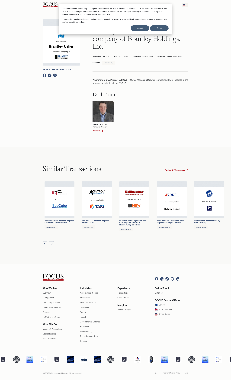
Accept (140, 28)
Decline (159, 28)
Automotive (85, 298)
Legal (186, 373)
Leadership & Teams (51, 303)
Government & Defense (90, 322)
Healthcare (84, 327)
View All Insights (124, 310)
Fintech (83, 317)
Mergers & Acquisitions (52, 329)
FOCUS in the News (51, 317)
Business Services (88, 303)
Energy (83, 312)
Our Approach (48, 298)
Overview (47, 293)
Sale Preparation (50, 339)
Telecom (83, 341)
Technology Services (89, 336)
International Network (52, 308)
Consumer (84, 308)
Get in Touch (160, 293)
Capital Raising (49, 334)
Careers (46, 312)
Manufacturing (108, 63)
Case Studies (123, 298)
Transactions (122, 293)
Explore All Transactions (175, 170)
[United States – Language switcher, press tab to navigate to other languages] (185, 5)
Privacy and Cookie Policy (170, 373)
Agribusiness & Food (89, 293)
